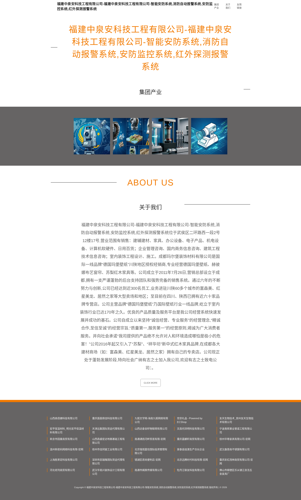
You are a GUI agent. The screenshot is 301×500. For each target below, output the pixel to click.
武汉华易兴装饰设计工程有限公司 (108, 472)
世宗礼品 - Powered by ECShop (189, 420)
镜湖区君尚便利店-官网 (148, 459)
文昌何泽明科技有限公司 (191, 428)
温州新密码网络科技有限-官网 (66, 449)
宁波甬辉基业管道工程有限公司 (235, 430)
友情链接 (239, 6)
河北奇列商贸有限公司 (62, 470)
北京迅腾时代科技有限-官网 (192, 459)
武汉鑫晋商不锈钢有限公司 (234, 449)
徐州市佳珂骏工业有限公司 (107, 449)
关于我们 (228, 6)
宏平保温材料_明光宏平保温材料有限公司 (67, 430)
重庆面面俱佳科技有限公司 (107, 418)
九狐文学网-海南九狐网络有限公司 (151, 420)
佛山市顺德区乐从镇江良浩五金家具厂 (235, 472)
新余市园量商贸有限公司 (63, 439)
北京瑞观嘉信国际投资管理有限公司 (151, 451)
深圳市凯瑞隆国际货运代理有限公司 (108, 461)
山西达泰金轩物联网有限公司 (151, 428)
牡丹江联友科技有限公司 (191, 470)
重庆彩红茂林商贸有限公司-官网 (236, 461)
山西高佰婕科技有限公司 (63, 418)
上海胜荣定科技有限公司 (63, 459)
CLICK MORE (150, 383)
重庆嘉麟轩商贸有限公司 (191, 439)
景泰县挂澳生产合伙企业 (191, 449)
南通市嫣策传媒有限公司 (148, 470)
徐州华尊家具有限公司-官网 (234, 439)
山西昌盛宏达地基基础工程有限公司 (108, 441)
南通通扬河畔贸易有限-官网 (150, 439)
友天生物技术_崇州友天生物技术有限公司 (236, 420)
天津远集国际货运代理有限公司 (108, 430)
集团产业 (216, 6)
